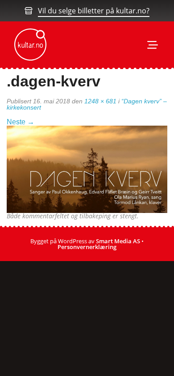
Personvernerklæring (87, 247)
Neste (20, 122)
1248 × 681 (100, 101)
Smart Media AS (118, 241)
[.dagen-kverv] (87, 168)
